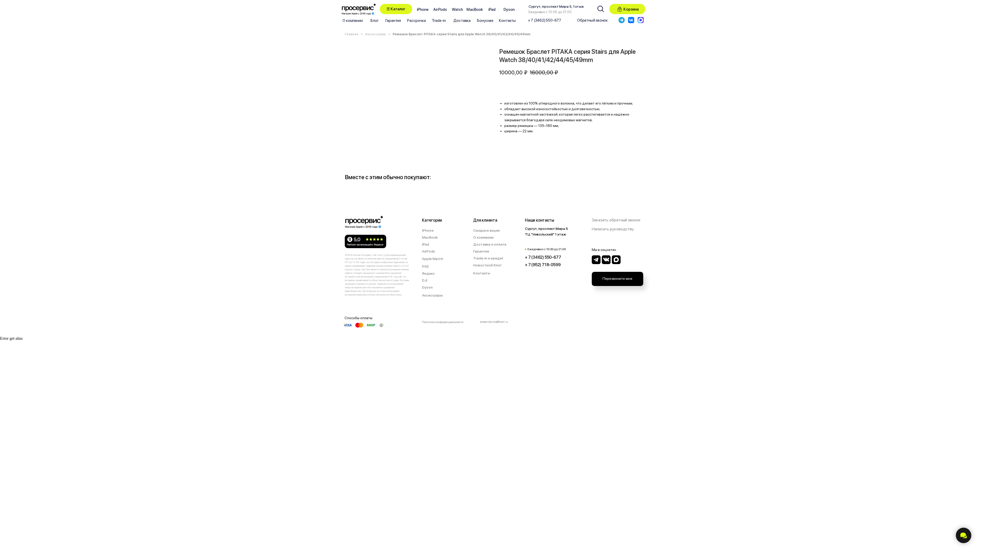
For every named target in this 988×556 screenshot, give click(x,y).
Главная (351, 34)
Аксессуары (375, 34)
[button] (396, 9)
